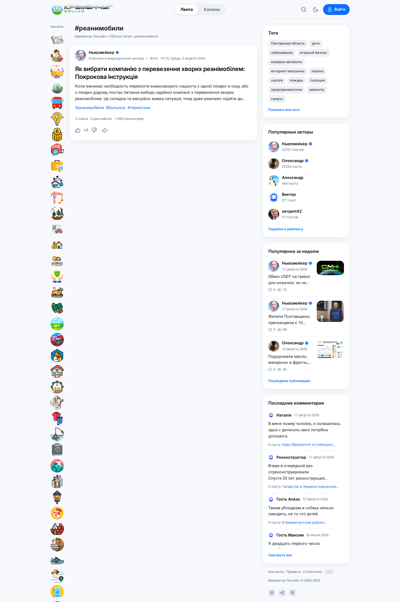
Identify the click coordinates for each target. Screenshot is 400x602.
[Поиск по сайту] (303, 9)
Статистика (312, 572)
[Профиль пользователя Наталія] (271, 415)
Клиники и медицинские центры (116, 58)
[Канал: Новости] (57, 40)
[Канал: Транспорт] (57, 103)
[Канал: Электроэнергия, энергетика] (57, 119)
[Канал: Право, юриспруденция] (57, 450)
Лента (186, 9)
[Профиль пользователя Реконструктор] (271, 457)
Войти (339, 9)
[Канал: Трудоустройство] (57, 150)
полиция (317, 80)
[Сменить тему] (315, 9)
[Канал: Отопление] (57, 134)
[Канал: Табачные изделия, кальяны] (57, 513)
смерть (277, 99)
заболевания (282, 53)
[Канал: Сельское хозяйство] (57, 213)
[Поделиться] (104, 130)
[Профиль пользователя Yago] (273, 346)
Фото (154, 58)
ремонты (316, 90)
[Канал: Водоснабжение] (57, 182)
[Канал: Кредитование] (57, 402)
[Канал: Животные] (57, 355)
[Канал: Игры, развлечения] (57, 71)
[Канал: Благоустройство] (57, 87)
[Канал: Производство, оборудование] (57, 387)
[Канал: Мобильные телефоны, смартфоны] (57, 592)
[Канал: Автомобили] (57, 339)
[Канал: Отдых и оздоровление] (57, 261)
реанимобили (91, 107)
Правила (293, 572)
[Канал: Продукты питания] (57, 292)
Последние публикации (289, 381)
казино (318, 71)
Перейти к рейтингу (285, 229)
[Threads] (292, 593)
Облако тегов (120, 36)
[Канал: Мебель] (57, 544)
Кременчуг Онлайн (90, 36)
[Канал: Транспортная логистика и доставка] (57, 576)
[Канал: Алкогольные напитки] (57, 481)
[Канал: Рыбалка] (57, 434)
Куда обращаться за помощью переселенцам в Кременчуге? (300, 447)
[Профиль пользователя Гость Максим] (271, 535)
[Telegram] (282, 593)
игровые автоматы (286, 62)
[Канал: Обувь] (57, 560)
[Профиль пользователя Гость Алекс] (271, 499)
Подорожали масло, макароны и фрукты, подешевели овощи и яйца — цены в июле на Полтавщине (291, 360)
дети (316, 43)
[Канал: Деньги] (57, 308)
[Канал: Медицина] (57, 166)
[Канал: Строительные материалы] (57, 529)
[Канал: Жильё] (57, 371)
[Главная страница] (82, 9)
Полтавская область (288, 43)
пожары (296, 80)
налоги (277, 80)
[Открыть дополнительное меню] (329, 572)
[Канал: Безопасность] (57, 276)
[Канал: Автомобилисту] (57, 229)
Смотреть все (280, 555)
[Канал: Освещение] (57, 497)
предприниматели (286, 90)
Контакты (276, 572)
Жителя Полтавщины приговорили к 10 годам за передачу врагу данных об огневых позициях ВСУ (290, 320)
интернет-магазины (287, 71)
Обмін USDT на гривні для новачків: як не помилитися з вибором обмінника (291, 280)
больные (116, 107)
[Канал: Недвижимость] (57, 245)
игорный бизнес (313, 53)
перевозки (140, 107)
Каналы (212, 9)
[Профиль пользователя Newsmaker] (80, 55)
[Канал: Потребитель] (57, 56)
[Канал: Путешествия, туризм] (57, 466)
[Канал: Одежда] (57, 418)
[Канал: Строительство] (57, 197)
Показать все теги (284, 110)
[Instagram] (272, 593)
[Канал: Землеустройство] (57, 324)
